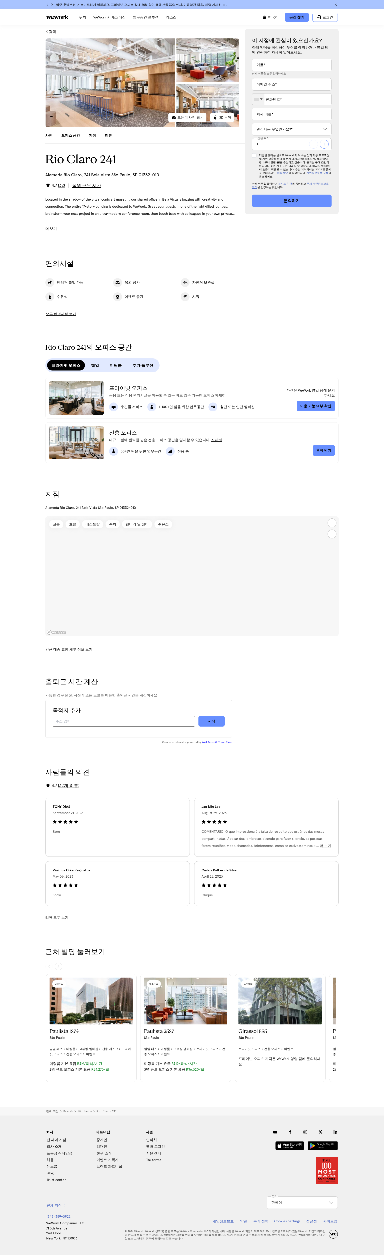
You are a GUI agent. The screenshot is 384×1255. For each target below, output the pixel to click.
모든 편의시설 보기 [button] (61, 314)
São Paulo (85, 1111)
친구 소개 (104, 1153)
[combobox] (258, 99)
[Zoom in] (332, 522)
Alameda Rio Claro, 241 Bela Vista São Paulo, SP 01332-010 (90, 508)
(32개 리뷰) (68, 785)
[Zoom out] (332, 534)
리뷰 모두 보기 (56, 917)
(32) (61, 185)
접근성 (311, 1221)
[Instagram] (305, 1132)
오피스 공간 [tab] (70, 135)
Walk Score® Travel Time (217, 742)
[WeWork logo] (57, 17)
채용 (50, 1160)
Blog (50, 1173)
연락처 (151, 1140)
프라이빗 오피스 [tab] (66, 365)
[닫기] (336, 5)
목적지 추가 (67, 710)
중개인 (101, 1140)
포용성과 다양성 (59, 1153)
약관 (243, 1221)
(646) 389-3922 (58, 1216)
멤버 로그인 (155, 1146)
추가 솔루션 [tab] (142, 365)
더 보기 (51, 229)
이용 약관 (282, 173)
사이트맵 (330, 1221)
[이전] (47, 4)
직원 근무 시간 (86, 185)
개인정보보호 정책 (317, 173)
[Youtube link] (275, 1132)
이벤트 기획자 (107, 1160)
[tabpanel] (142, 82)
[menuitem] (82, 17)
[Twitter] (320, 1132)
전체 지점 (52, 1111)
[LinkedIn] (335, 1132)
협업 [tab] (95, 365)
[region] (192, 576)
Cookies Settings (287, 1221)
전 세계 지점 (56, 1140)
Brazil (68, 1111)
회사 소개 (54, 1146)
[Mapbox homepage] (56, 632)
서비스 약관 (285, 184)
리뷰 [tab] (108, 135)
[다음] (52, 4)
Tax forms (153, 1160)
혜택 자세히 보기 (217, 4)
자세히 (220, 395)
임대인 (101, 1146)
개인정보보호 (223, 1221)
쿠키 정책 (260, 1221)
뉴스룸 (52, 1166)
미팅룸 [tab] (116, 365)
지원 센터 (153, 1153)
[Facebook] (290, 1132)
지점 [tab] (92, 135)
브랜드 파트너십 (109, 1166)
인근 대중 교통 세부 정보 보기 (68, 649)
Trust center (56, 1180)
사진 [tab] (48, 135)
